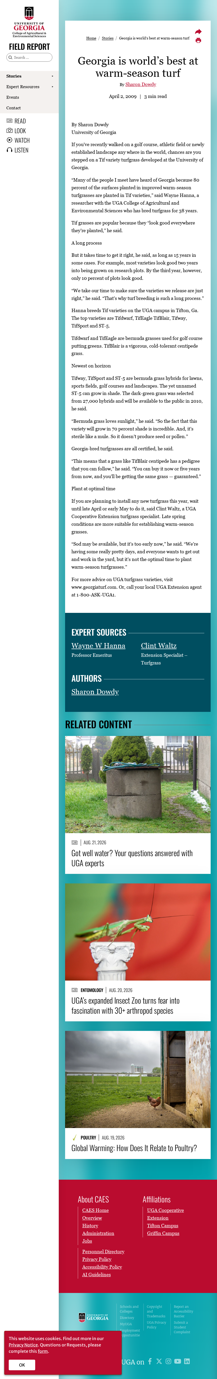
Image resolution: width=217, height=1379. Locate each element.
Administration (98, 1233)
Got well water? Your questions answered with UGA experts (132, 858)
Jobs (87, 1241)
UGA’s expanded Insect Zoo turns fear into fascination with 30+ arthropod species (125, 1005)
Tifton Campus (162, 1225)
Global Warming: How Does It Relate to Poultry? (134, 1148)
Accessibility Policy (102, 1267)
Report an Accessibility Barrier (183, 1311)
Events (12, 97)
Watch (22, 140)
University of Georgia (94, 1323)
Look (20, 130)
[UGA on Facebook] (150, 1362)
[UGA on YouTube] (178, 1362)
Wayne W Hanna (98, 645)
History (90, 1225)
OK (22, 1365)
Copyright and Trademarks (156, 1311)
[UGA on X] (160, 1362)
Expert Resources (22, 86)
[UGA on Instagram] (169, 1362)
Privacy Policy (96, 1259)
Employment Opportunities (130, 1335)
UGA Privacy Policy (156, 1324)
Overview (92, 1218)
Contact (13, 107)
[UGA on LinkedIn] (187, 1362)
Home (91, 38)
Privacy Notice (23, 1344)
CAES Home (95, 1210)
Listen (22, 150)
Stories (13, 76)
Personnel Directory (103, 1251)
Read (20, 120)
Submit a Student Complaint (182, 1327)
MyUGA (126, 1324)
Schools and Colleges (129, 1309)
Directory (127, 1318)
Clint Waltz (159, 645)
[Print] (198, 40)
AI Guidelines (96, 1274)
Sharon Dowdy (140, 84)
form (43, 1351)
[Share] (198, 31)
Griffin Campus (163, 1233)
